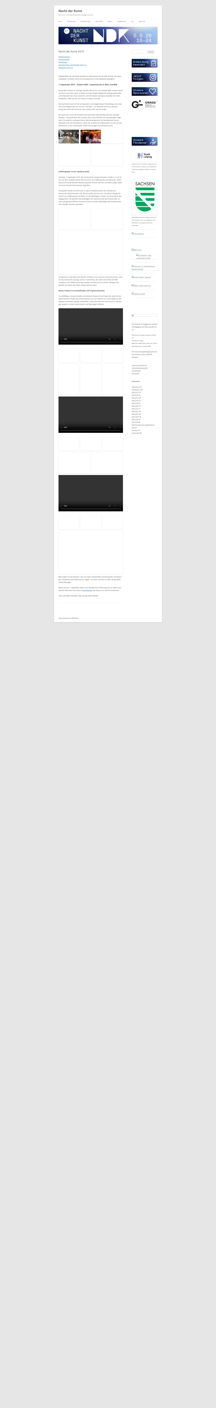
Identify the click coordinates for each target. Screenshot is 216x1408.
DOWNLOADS (121, 21)
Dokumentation (64, 57)
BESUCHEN (99, 21)
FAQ (132, 21)
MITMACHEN (71, 21)
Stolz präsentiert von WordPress (68, 1398)
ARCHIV (110, 21)
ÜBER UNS (141, 21)
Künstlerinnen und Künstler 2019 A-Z (72, 65)
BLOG (60, 21)
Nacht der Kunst (70, 11)
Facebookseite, (87, 1371)
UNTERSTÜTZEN (85, 21)
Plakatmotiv (62, 62)
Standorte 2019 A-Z (65, 68)
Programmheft (63, 59)
